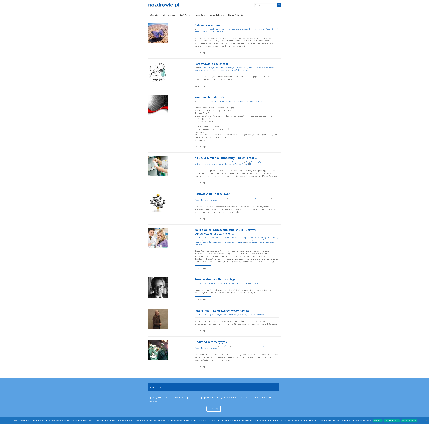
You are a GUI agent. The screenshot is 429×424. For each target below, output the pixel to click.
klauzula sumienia (238, 162)
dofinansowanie (234, 198)
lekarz (262, 29)
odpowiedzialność (201, 31)
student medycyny (269, 240)
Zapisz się (213, 408)
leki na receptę (255, 162)
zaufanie (236, 70)
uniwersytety (241, 242)
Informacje (219, 31)
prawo (204, 164)
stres (231, 70)
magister (255, 198)
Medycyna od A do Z (169, 15)
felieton (216, 101)
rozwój (274, 198)
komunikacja (248, 29)
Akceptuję (377, 420)
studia (197, 242)
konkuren (248, 198)
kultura (228, 101)
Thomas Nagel (243, 283)
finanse (227, 346)
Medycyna (235, 101)
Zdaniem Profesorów (235, 15)
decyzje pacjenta (233, 29)
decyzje (223, 29)
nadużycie (265, 162)
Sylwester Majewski (242, 164)
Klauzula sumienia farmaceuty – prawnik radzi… (226, 158)
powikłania (198, 70)
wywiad (248, 242)
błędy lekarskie (214, 29)
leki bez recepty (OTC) (262, 238)
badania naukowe (215, 198)
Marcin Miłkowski (271, 29)
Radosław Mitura (218, 240)
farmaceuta (218, 162)
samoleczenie (229, 240)
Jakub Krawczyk (225, 283)
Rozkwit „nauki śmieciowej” (213, 194)
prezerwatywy (212, 164)
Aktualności (154, 15)
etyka (241, 29)
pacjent (211, 31)
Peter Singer (243, 315)
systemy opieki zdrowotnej (267, 346)
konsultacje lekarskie (255, 68)
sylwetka (235, 283)
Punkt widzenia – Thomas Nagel (215, 279)
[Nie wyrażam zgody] (426, 421)
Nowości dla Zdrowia (216, 15)
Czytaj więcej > (200, 52)
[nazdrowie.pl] (170, 5)
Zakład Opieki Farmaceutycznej (263, 242)
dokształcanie (221, 238)
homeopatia (244, 238)
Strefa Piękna (185, 15)
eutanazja (217, 315)
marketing (274, 238)
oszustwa (268, 198)
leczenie (257, 29)
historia (222, 101)
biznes (225, 198)
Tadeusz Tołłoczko (246, 101)
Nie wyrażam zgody (392, 420)
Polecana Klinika (199, 15)
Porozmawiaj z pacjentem (211, 64)
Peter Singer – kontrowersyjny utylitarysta (222, 310)
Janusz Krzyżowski (231, 68)
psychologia (207, 70)
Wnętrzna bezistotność (210, 97)
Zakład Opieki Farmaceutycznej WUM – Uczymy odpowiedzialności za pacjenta (225, 231)
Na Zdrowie (203, 29)
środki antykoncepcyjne (225, 164)
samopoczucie (223, 70)
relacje (214, 70)
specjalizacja (239, 240)
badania (212, 238)
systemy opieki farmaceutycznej (224, 242)
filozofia (216, 283)
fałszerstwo (227, 162)
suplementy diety (206, 242)
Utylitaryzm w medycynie (211, 342)
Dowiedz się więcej (409, 420)
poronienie (198, 240)
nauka (261, 198)
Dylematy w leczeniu (208, 25)
